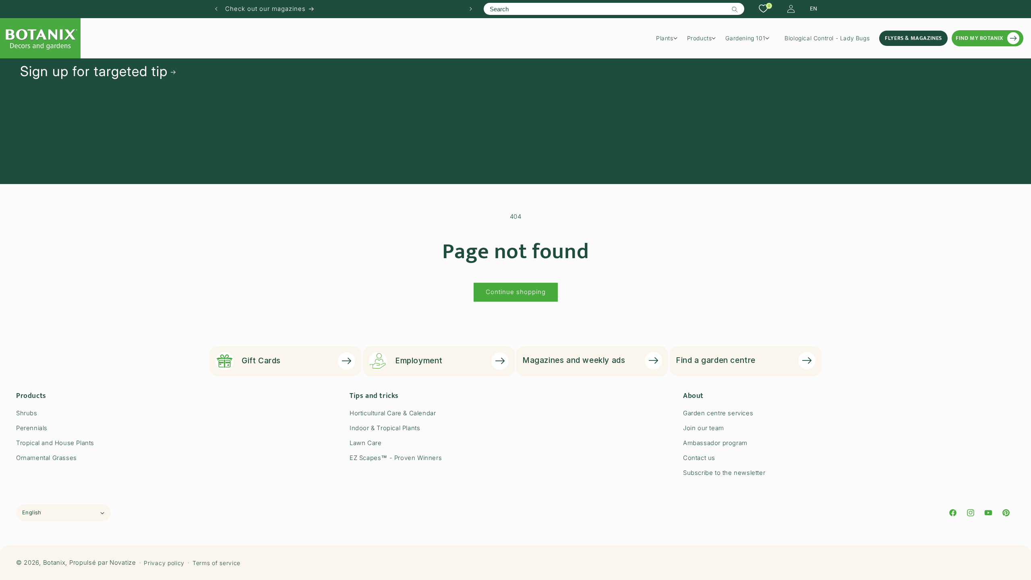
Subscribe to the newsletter (724, 472)
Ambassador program (715, 443)
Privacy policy (164, 562)
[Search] (735, 9)
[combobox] (614, 9)
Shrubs (26, 413)
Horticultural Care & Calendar (393, 413)
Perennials (32, 428)
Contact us (699, 458)
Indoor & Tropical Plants (385, 428)
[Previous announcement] (216, 9)
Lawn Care (365, 443)
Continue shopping (516, 292)
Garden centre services (718, 413)
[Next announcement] (471, 9)
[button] (669, 38)
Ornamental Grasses (46, 458)
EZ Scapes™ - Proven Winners (396, 458)
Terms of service (216, 562)
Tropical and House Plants (55, 443)
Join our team (703, 428)
